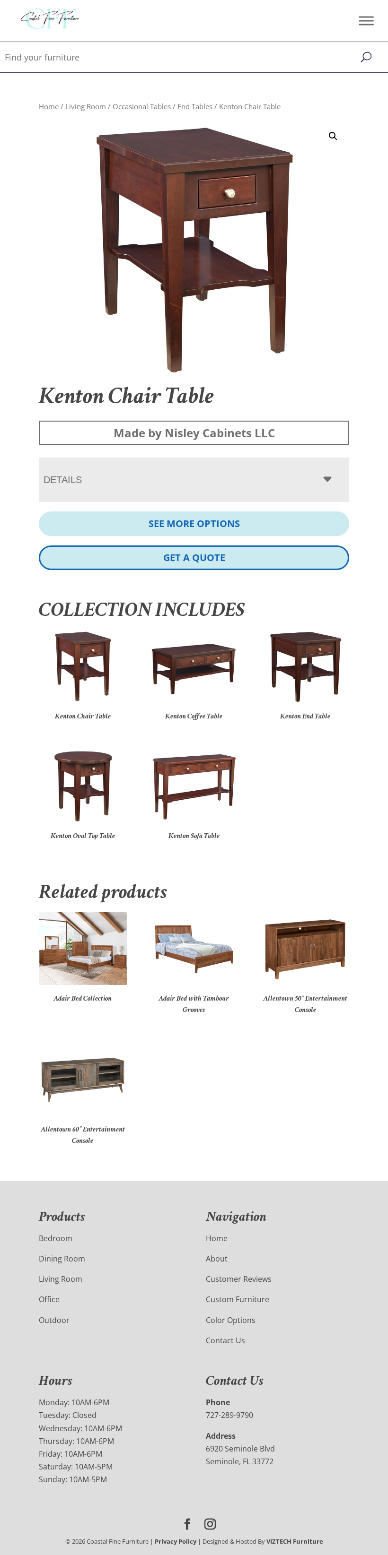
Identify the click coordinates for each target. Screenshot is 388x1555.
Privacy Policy (175, 1541)
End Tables (194, 106)
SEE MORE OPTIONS (194, 523)
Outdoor (54, 1320)
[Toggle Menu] (366, 20)
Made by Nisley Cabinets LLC (194, 433)
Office (49, 1299)
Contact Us (225, 1340)
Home (49, 106)
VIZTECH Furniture (294, 1541)
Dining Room (62, 1258)
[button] (333, 136)
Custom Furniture (237, 1299)
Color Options (231, 1320)
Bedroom (55, 1238)
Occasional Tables (142, 106)
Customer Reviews (239, 1279)
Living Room (85, 106)
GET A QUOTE (194, 557)
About (217, 1258)
